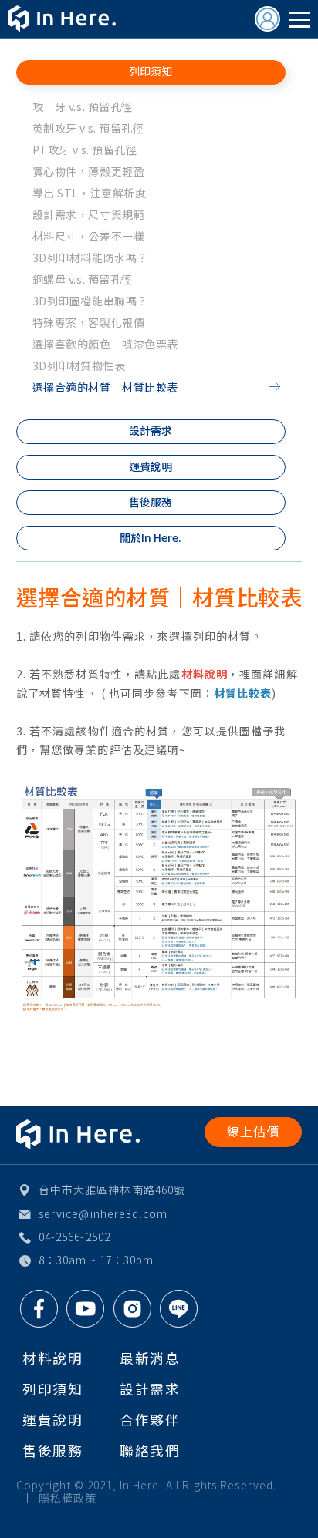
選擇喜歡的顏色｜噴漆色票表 (105, 344)
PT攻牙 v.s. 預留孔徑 (84, 149)
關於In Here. (150, 537)
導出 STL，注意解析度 (89, 192)
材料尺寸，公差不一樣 (88, 236)
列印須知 (150, 71)
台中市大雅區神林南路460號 (112, 1189)
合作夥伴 (150, 1419)
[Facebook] (39, 1309)
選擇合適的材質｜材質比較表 (105, 387)
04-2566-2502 (74, 1236)
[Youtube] (85, 1309)
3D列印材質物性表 (79, 365)
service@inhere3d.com (103, 1213)
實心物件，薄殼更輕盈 (88, 171)
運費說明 (150, 466)
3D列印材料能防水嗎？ (90, 257)
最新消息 (150, 1358)
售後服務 (150, 502)
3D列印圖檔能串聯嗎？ (90, 300)
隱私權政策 (68, 1498)
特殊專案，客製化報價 (88, 322)
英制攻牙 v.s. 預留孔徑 (88, 128)
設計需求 (150, 430)
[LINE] (179, 1309)
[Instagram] (132, 1309)
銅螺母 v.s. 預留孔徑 (82, 279)
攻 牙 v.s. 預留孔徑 (82, 106)
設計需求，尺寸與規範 (88, 214)
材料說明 (52, 1358)
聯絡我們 (150, 1450)
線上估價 (253, 1131)
